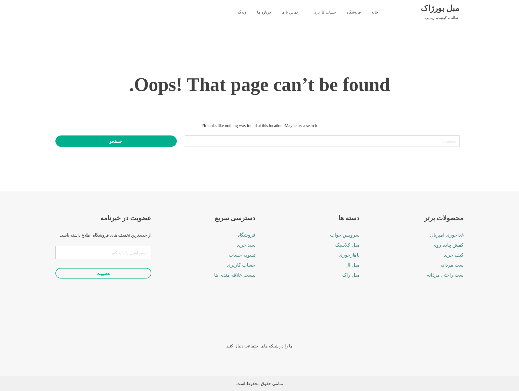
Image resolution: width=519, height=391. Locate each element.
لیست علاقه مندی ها (234, 275)
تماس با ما (289, 12)
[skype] (237, 322)
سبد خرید (246, 245)
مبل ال (352, 265)
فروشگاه (354, 12)
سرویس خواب (345, 235)
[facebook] (281, 322)
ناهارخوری (349, 255)
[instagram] (267, 322)
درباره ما (264, 12)
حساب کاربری (325, 12)
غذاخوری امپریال (447, 235)
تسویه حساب (242, 255)
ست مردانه (452, 265)
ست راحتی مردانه (445, 275)
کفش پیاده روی (448, 245)
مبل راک (351, 275)
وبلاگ (242, 12)
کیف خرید (454, 255)
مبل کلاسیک (347, 245)
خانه (374, 12)
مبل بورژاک (440, 8)
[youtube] (252, 322)
